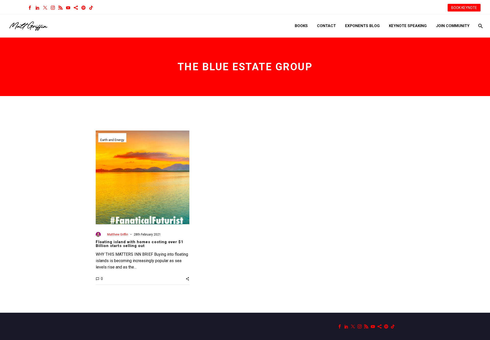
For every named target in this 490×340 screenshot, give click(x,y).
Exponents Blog (362, 26)
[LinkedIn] (37, 8)
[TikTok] (91, 8)
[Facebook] (30, 8)
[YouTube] (68, 8)
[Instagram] (53, 8)
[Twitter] (45, 8)
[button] (187, 278)
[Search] (480, 26)
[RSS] (60, 8)
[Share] (76, 8)
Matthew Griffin (117, 234)
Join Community (453, 26)
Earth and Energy (112, 140)
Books (301, 26)
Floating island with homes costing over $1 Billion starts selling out (139, 244)
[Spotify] (83, 8)
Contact (326, 26)
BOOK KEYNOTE (464, 8)
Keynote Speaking (408, 26)
